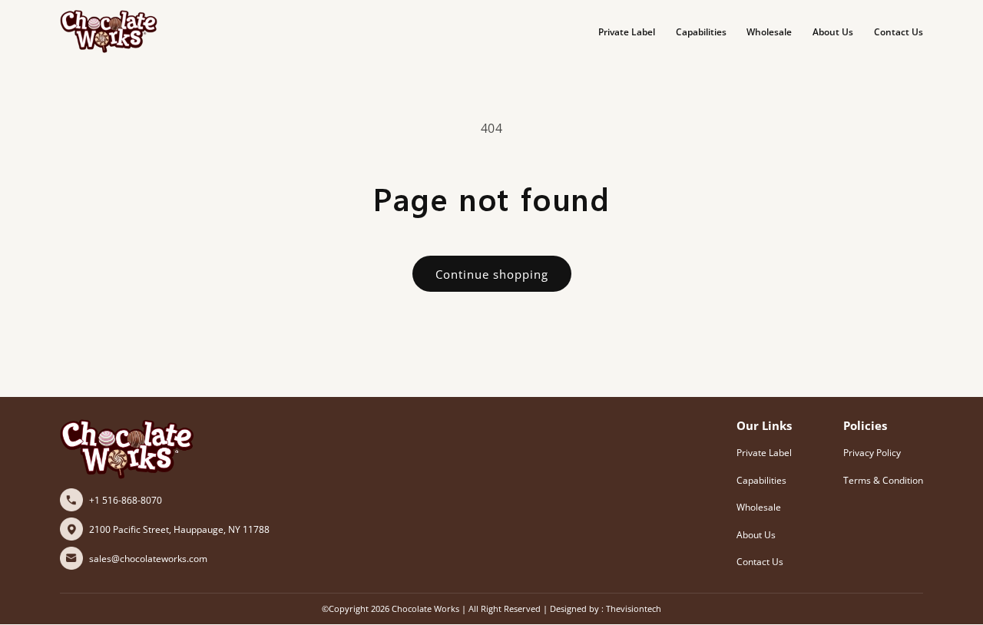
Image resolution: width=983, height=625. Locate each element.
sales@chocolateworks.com (148, 558)
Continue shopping (491, 274)
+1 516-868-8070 (125, 500)
